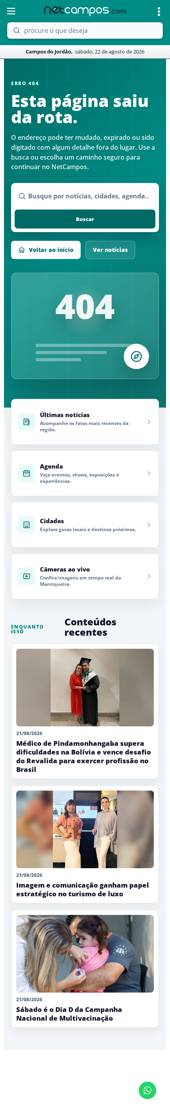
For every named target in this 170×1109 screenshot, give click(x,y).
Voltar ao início (51, 249)
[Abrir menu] (11, 11)
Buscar (85, 219)
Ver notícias (110, 249)
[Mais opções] (159, 11)
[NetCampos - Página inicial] (85, 11)
